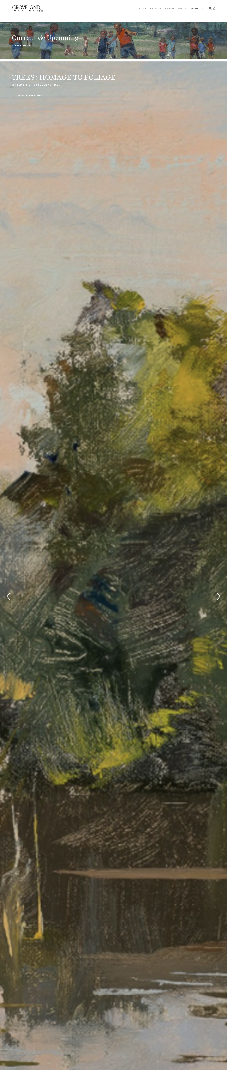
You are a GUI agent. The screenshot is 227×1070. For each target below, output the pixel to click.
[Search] (210, 8)
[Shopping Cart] (214, 8)
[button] (176, 8)
